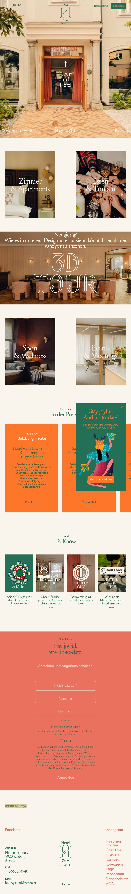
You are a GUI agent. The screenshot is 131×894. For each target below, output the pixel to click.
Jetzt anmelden (101, 479)
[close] (122, 407)
